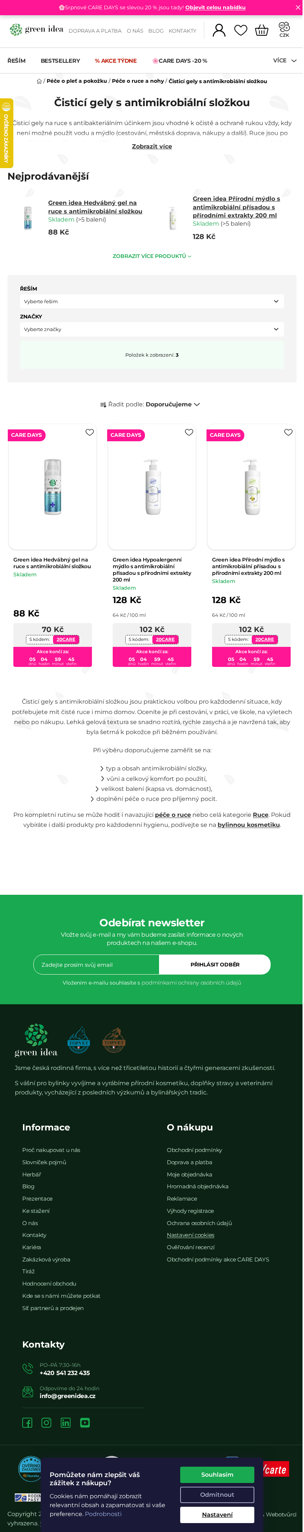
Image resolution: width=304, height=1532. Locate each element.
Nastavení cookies (188, 1232)
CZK (279, 35)
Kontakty (180, 30)
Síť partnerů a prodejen (53, 1305)
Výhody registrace (187, 1207)
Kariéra (31, 1244)
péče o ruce (170, 812)
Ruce (258, 812)
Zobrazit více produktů (147, 256)
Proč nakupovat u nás (51, 1147)
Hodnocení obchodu (49, 1280)
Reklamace (179, 1195)
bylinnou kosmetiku (246, 822)
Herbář (31, 1171)
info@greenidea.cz (68, 1393)
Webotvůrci (275, 1511)
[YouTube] (85, 1420)
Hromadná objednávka (195, 1183)
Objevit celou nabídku (212, 7)
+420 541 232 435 (65, 1370)
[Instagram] (46, 1420)
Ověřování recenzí (188, 1244)
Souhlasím (214, 1474)
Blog (153, 30)
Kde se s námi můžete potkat (61, 1292)
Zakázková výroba (46, 1256)
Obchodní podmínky (191, 1147)
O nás (132, 30)
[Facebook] (27, 1420)
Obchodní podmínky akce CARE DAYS (215, 1256)
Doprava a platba (92, 30)
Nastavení (214, 1514)
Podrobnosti (100, 1514)
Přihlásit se (212, 962)
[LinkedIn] (65, 1420)
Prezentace (37, 1195)
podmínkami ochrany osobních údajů (188, 979)
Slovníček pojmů (44, 1159)
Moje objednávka (187, 1171)
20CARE (65, 636)
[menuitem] (20, 60)
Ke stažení (36, 1207)
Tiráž (28, 1268)
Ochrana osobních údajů (196, 1220)
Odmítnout (215, 1494)
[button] (149, 301)
